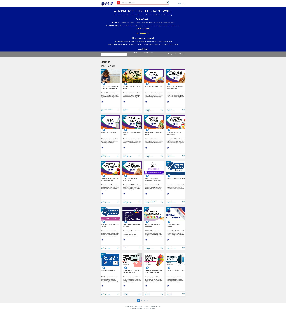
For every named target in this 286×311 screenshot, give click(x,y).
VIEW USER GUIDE (143, 29)
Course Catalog (129, 306)
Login (179, 3)
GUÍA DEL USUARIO (143, 33)
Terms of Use (137, 306)
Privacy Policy (146, 306)
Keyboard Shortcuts (156, 306)
